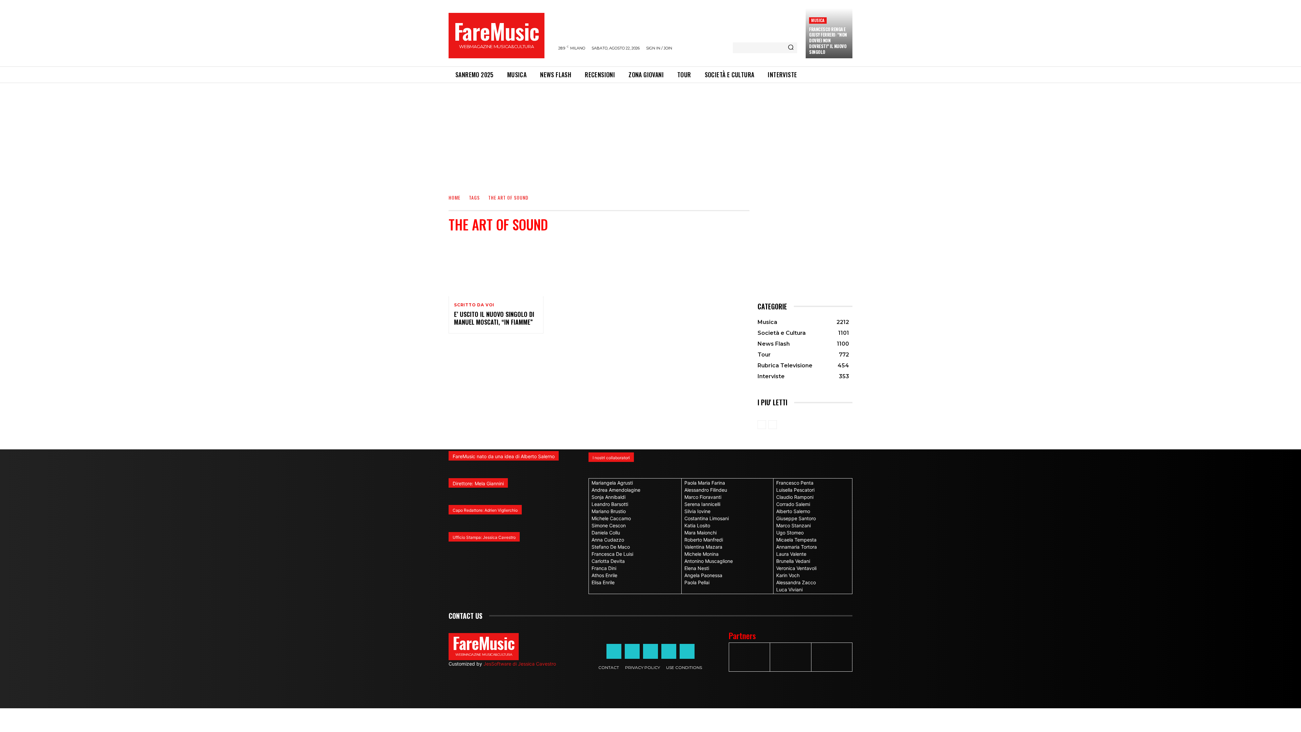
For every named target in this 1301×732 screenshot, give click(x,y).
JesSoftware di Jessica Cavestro (519, 664)
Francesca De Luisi (612, 554)
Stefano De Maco (611, 547)
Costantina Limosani (706, 518)
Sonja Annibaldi (608, 497)
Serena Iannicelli (702, 504)
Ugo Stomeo (790, 532)
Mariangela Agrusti (612, 483)
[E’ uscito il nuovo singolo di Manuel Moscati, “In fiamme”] (496, 267)
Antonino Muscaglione (708, 561)
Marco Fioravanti (702, 497)
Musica (817, 20)
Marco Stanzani (793, 525)
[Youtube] (687, 651)
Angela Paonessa (703, 575)
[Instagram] (632, 651)
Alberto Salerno (793, 511)
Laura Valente (791, 554)
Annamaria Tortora (796, 547)
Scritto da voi (474, 305)
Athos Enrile (604, 575)
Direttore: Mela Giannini (478, 483)
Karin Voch (788, 575)
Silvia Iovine (697, 511)
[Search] (790, 47)
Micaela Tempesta (796, 540)
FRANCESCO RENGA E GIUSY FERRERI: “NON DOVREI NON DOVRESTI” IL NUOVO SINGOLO (828, 41)
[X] (668, 651)
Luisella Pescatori (795, 490)
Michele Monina (701, 554)
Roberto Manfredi (703, 540)
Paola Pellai (696, 582)
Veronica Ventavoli (796, 568)
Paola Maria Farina (704, 483)
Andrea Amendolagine (616, 490)
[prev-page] (762, 424)
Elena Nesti (696, 568)
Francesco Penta (794, 483)
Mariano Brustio (609, 511)
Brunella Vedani (793, 561)
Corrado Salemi (793, 504)
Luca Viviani (789, 589)
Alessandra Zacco (796, 582)
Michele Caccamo (611, 518)
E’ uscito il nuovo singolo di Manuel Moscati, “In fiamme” (494, 318)
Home (454, 197)
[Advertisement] (650, 133)
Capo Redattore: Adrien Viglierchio (485, 510)
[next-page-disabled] (772, 424)
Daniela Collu (606, 532)
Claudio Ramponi (794, 497)
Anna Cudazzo (608, 540)
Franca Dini (604, 568)
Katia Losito (697, 525)
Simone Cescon (609, 525)
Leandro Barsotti (610, 504)
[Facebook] (613, 651)
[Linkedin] (650, 651)
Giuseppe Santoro (796, 518)
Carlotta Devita (608, 561)
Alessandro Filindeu (705, 490)
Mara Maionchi (700, 532)
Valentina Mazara (703, 547)
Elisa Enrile (603, 582)
